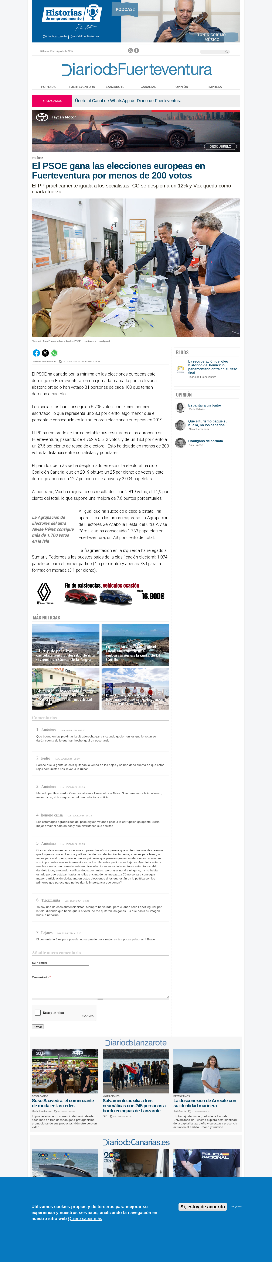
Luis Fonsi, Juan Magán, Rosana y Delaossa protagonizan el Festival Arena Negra (135, 699)
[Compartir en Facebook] (36, 355)
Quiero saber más (85, 1218)
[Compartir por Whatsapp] (54, 355)
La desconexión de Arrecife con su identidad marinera (204, 1103)
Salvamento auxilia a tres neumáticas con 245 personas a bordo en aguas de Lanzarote (134, 1105)
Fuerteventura (82, 87)
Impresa (215, 87)
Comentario (41, 977)
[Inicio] (136, 77)
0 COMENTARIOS (66, 1111)
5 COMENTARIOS (201, 1111)
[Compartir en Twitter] (45, 355)
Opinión (182, 87)
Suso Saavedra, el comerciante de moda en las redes (63, 1103)
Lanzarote (115, 87)
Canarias (148, 87)
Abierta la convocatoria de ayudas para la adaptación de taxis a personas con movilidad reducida (64, 697)
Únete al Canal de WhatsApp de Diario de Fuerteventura (128, 100)
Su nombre (40, 962)
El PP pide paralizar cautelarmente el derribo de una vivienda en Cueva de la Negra (65, 655)
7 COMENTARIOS (71, 361)
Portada (48, 87)
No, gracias (236, 1207)
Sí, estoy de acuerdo (202, 1206)
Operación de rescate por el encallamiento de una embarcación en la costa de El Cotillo (133, 653)
